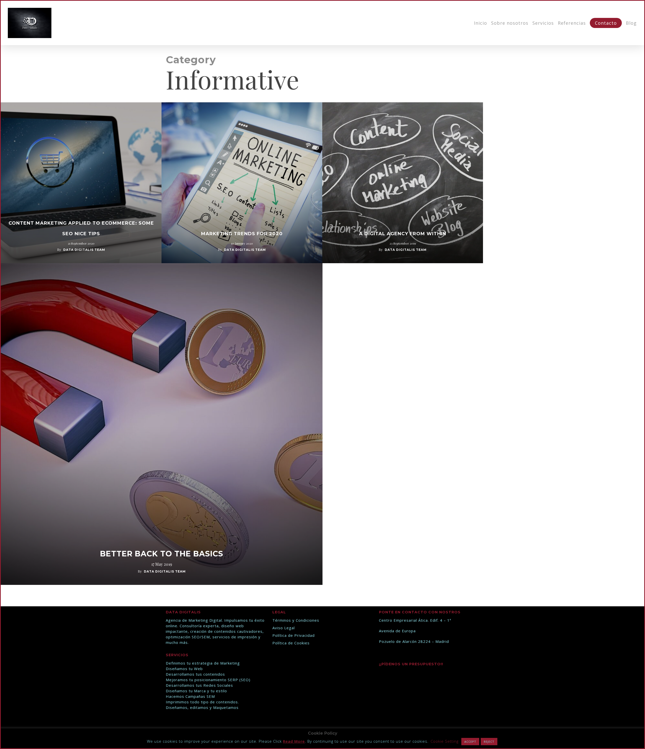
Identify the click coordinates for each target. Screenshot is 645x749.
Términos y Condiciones (295, 620)
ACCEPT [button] (470, 741)
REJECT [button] (489, 741)
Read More (294, 741)
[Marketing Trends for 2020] (242, 182)
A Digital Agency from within (402, 233)
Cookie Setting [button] (445, 741)
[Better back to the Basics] (161, 424)
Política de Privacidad (293, 635)
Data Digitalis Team (84, 250)
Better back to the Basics (161, 553)
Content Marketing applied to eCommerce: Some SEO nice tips (81, 228)
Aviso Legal (283, 627)
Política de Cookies (291, 642)
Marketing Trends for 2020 (242, 233)
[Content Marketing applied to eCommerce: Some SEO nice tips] (81, 182)
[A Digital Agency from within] (402, 182)
